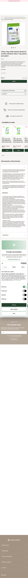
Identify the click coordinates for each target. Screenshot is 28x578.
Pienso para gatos (20, 16)
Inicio (2, 16)
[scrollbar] (14, 155)
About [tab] (23, 267)
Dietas (2, 18)
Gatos (14, 16)
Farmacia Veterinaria (8, 16)
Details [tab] (14, 267)
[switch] (25, 291)
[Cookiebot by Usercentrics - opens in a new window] (21, 263)
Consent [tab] (5, 267)
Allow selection (14, 309)
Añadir (7, 150)
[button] (14, 551)
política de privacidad (16, 335)
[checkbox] (7, 335)
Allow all (14, 304)
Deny (14, 313)
